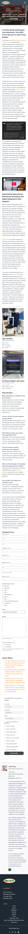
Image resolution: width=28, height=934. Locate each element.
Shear (5, 590)
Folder (5, 598)
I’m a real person (7, 646)
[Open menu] (24, 2)
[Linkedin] (15, 932)
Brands (14, 912)
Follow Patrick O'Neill (11, 743)
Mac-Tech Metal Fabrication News (14, 920)
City (3, 567)
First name (7, 704)
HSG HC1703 (7, 339)
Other (5, 605)
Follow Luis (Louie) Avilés (12, 738)
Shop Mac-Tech (14, 918)
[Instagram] (12, 932)
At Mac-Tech (6, 239)
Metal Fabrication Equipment (14, 11)
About (14, 908)
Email (5, 716)
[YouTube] (18, 932)
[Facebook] (9, 932)
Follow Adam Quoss (11, 732)
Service (14, 914)
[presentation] (13, 322)
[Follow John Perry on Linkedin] (9, 869)
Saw (5, 592)
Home (14, 906)
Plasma (6, 596)
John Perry (12, 766)
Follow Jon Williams (11, 749)
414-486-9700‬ (7, 896)
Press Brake (7, 588)
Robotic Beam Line (8, 594)
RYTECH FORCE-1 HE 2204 (13, 381)
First (3, 538)
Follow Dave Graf (10, 735)
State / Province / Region (7, 572)
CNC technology (20, 89)
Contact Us (14, 922)
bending (15, 219)
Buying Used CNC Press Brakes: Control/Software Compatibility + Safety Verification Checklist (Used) (15, 680)
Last (3, 544)
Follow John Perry (10, 729)
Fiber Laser (6, 586)
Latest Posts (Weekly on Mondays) (11, 722)
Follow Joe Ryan (10, 726)
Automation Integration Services (11, 601)
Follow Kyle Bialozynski (12, 746)
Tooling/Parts (7, 603)
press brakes (16, 274)
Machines (14, 910)
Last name (7, 710)
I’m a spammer (7, 644)
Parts (14, 916)
